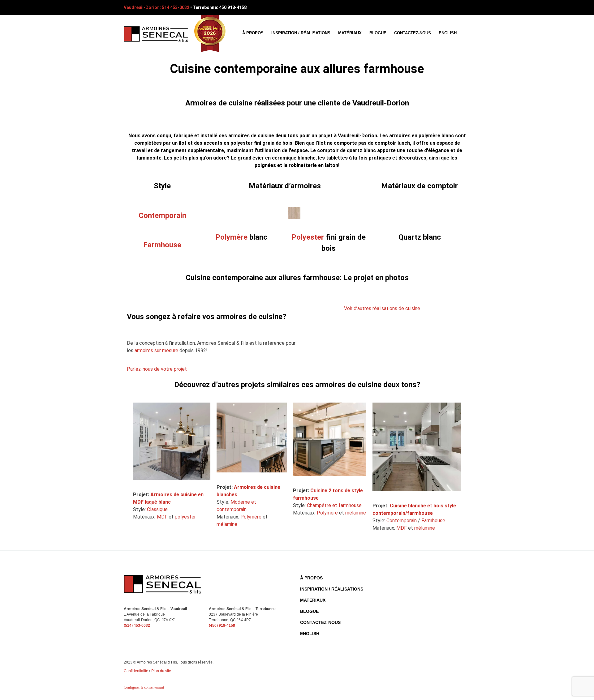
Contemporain (401, 520)
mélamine (227, 524)
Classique (157, 509)
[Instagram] (466, 7)
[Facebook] (443, 7)
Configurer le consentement (144, 687)
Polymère (231, 237)
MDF (162, 517)
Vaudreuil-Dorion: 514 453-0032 (156, 7)
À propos (253, 33)
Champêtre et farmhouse (334, 505)
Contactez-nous (412, 33)
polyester (185, 517)
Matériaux (350, 33)
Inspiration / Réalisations (300, 33)
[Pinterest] (454, 7)
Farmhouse (433, 520)
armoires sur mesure (156, 350)
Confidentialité (136, 671)
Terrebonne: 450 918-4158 (220, 7)
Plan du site (161, 671)
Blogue (377, 33)
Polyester (307, 237)
